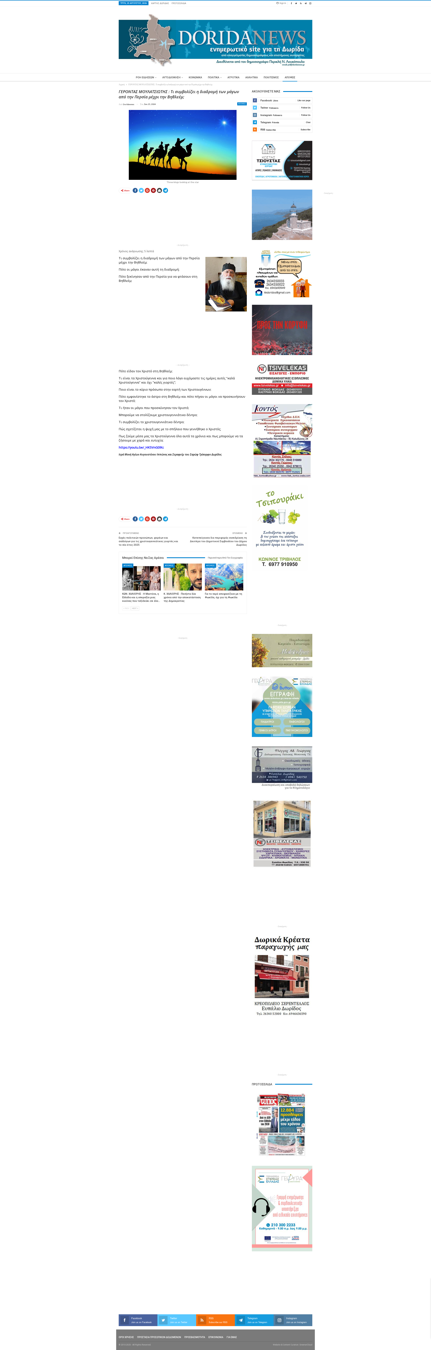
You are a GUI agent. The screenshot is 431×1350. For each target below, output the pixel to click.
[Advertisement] (102, 139)
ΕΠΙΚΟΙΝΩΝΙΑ (215, 1337)
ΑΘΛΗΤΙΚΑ (251, 77)
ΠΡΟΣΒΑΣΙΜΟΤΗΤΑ (194, 1337)
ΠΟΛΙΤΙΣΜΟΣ (271, 77)
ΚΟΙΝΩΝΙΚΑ (195, 77)
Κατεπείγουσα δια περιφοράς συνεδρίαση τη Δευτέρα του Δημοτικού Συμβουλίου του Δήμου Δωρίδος (218, 541)
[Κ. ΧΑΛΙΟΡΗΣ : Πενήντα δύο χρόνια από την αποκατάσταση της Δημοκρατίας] (183, 577)
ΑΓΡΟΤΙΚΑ (233, 77)
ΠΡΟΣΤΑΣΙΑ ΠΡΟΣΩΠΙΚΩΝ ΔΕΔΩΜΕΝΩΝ (159, 1337)
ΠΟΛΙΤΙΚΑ (213, 77)
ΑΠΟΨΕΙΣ (290, 77)
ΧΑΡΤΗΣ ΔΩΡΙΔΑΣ (160, 3)
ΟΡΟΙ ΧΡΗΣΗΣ (126, 1337)
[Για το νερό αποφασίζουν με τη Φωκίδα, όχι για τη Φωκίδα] (224, 577)
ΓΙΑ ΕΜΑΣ (232, 1337)
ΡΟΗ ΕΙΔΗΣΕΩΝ (145, 77)
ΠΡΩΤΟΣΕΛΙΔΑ (179, 3)
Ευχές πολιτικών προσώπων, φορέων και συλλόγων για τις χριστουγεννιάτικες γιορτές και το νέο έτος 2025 (148, 541)
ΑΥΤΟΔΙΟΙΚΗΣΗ (171, 77)
